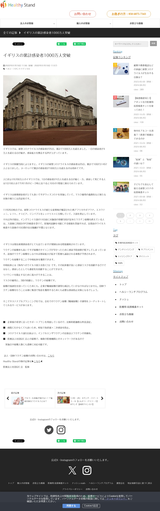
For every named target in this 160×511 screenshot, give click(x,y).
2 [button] (130, 215)
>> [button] (149, 221)
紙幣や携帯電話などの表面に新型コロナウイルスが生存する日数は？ (143, 71)
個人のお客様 (83, 23)
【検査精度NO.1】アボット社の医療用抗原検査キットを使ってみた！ (143, 104)
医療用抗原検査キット (128, 243)
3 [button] (139, 215)
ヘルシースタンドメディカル (18, 69)
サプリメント (147, 250)
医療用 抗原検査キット (131, 307)
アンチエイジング (126, 250)
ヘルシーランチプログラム (133, 292)
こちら (51, 356)
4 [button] (149, 215)
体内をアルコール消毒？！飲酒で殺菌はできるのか (143, 135)
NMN (120, 263)
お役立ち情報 (136, 23)
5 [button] (120, 221)
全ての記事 (10, 32)
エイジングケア (125, 256)
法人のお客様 (26, 23)
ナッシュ (124, 299)
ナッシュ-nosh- (79, 483)
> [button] (139, 221)
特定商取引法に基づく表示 (140, 483)
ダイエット (144, 256)
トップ (122, 284)
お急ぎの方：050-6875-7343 (129, 13)
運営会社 (120, 483)
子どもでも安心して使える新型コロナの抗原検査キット (143, 188)
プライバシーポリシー (72, 489)
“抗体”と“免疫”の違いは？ (143, 161)
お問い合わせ (82, 13)
